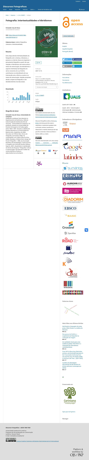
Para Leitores (65, 77)
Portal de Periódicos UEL (45, 9)
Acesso (84, 1)
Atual (10, 9)
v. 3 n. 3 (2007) (21, 15)
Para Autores (65, 80)
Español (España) (67, 49)
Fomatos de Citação (42, 87)
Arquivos (17, 9)
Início (4, 9)
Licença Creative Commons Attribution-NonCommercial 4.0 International (37, 441)
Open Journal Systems (68, 412)
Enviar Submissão (68, 36)
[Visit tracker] (63, 377)
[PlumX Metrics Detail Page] (39, 163)
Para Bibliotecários (67, 82)
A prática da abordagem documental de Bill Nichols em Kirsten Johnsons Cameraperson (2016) (71, 365)
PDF (39, 62)
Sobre (32, 9)
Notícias (25, 9)
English (64, 46)
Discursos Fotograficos (15, 6)
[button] (67, 59)
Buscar (82, 9)
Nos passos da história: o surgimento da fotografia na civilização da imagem (70, 335)
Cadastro (78, 1)
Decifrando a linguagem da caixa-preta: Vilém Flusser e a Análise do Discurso (72, 328)
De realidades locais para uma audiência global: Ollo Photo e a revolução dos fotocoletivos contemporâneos (71, 344)
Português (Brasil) (67, 51)
